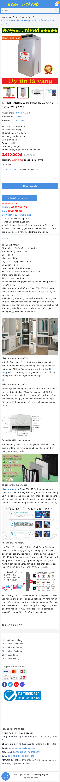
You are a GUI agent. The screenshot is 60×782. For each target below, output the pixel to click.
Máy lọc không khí (10, 489)
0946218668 (15, 211)
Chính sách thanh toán (12, 647)
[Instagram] (22, 684)
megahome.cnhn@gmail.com (22, 748)
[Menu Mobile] (2, 3)
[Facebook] (4, 684)
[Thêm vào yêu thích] (56, 102)
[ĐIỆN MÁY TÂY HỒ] (23, 4)
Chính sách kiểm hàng (12, 651)
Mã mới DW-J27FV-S (29, 170)
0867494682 (34, 752)
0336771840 (28, 756)
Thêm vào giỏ (30, 186)
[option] (30, 56)
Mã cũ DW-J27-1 (10, 170)
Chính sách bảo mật (11, 658)
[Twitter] (10, 684)
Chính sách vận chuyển (12, 643)
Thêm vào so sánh (10, 203)
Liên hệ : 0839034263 (19, 198)
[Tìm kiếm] (56, 10)
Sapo (36, 778)
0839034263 (19, 207)
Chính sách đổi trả (10, 655)
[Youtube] (16, 684)
